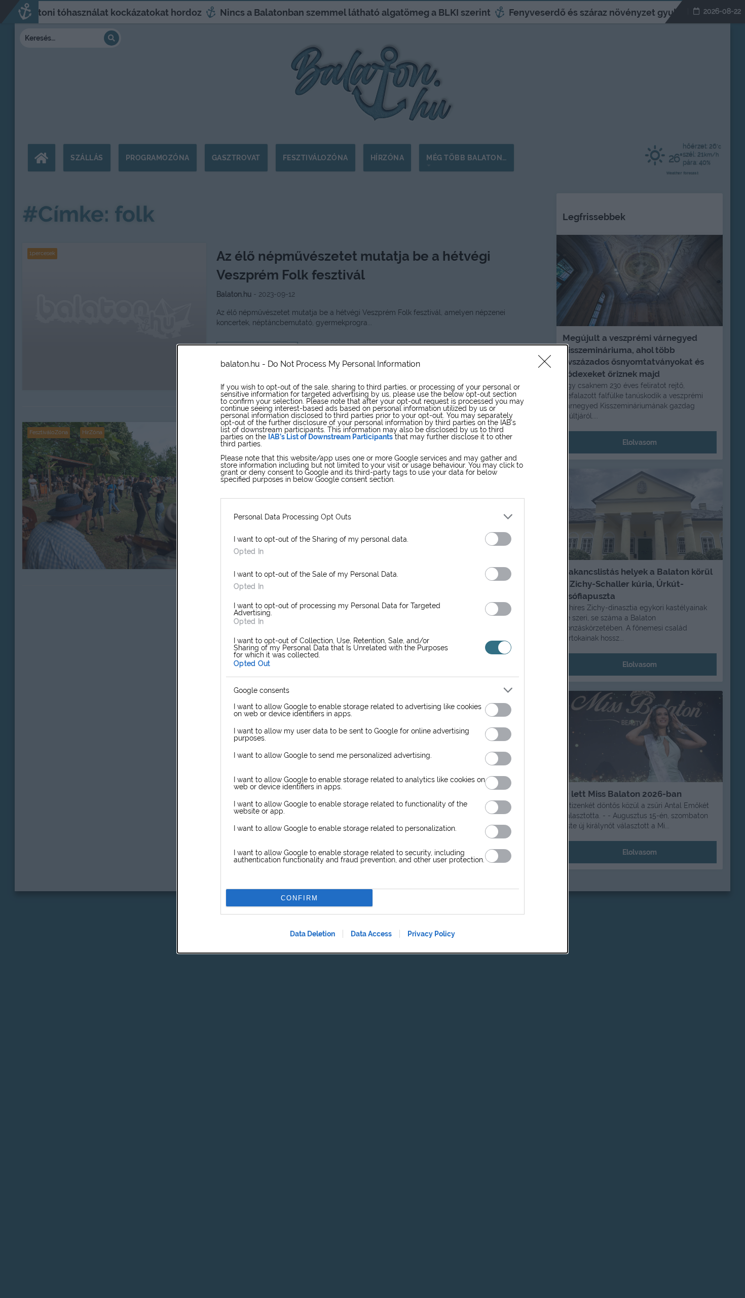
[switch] (498, 539)
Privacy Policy (431, 934)
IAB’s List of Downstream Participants (330, 437)
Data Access (371, 934)
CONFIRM (299, 898)
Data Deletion (312, 934)
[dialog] (372, 649)
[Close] (547, 364)
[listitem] (372, 516)
